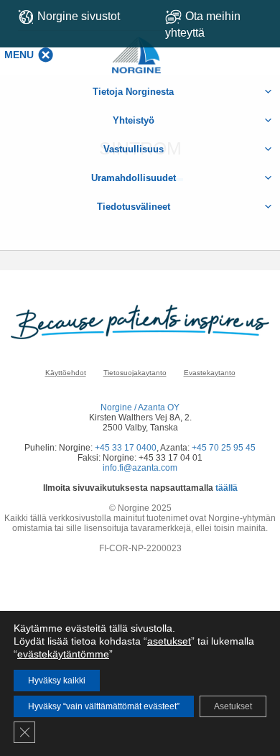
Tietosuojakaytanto (135, 373)
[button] (19, 55)
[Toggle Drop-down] (217, 24)
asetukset (169, 641)
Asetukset (233, 706)
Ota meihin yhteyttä (203, 24)
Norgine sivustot (78, 16)
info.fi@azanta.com (140, 468)
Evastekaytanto (209, 373)
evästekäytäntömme (63, 654)
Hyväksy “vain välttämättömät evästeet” (103, 706)
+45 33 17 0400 (126, 448)
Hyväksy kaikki (56, 681)
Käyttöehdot (65, 373)
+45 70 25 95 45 (224, 448)
